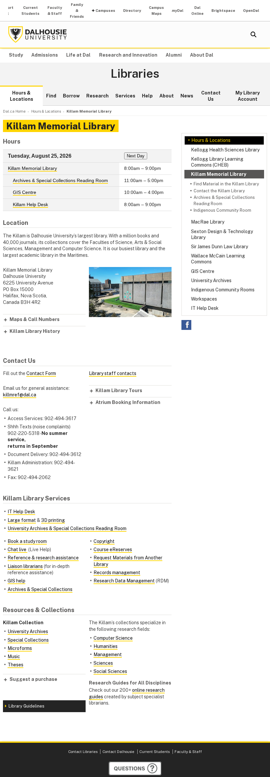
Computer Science (113, 638)
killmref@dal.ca (19, 394)
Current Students (30, 10)
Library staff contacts (112, 373)
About (166, 95)
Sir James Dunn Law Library (219, 246)
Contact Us (211, 96)
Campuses (105, 11)
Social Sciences (110, 671)
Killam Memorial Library (218, 174)
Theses (15, 664)
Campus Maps (156, 10)
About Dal (201, 55)
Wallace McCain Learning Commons (218, 258)
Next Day (136, 155)
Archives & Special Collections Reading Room (60, 180)
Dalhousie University (37, 34)
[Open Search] (253, 34)
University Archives (211, 280)
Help (147, 95)
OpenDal (251, 11)
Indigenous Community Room (222, 210)
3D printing (53, 520)
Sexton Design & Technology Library (222, 234)
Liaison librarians (25, 566)
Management (108, 654)
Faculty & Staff (54, 10)
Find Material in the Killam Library (226, 183)
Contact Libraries (82, 751)
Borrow (71, 95)
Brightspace (223, 11)
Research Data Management (124, 580)
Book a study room (27, 541)
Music (14, 656)
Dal (177, 11)
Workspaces (204, 299)
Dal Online (197, 10)
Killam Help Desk (30, 204)
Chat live (17, 549)
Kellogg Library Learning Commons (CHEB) (217, 162)
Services (125, 95)
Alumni (174, 55)
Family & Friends (77, 10)
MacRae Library (207, 222)
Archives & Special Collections (40, 589)
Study (16, 55)
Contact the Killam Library (219, 190)
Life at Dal (78, 55)
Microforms (20, 648)
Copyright (104, 541)
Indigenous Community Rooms (223, 289)
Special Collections (28, 640)
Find (51, 95)
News (186, 95)
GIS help (16, 580)
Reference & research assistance (43, 557)
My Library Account (247, 96)
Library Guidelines (26, 706)
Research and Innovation (128, 55)
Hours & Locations (21, 96)
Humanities (106, 646)
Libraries (135, 73)
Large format (22, 520)
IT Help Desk (205, 308)
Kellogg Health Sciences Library (225, 149)
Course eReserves (113, 549)
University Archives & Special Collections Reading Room (67, 528)
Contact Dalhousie (118, 751)
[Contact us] (135, 768)
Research (97, 95)
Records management (117, 572)
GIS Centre (202, 271)
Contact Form (41, 373)
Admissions (44, 55)
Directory (132, 11)
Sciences (103, 663)
